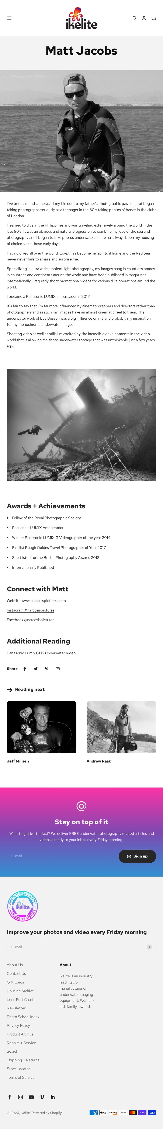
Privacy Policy (18, 1025)
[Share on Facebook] (24, 669)
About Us (15, 964)
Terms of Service (21, 1077)
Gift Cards (15, 982)
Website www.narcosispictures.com (36, 600)
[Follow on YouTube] (31, 1097)
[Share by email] (57, 669)
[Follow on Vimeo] (42, 1097)
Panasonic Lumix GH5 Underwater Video (41, 653)
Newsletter (16, 1008)
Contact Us (16, 973)
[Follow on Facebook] (10, 1097)
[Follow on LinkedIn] (53, 1097)
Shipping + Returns (23, 1060)
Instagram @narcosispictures (30, 610)
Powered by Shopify (47, 1113)
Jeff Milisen (18, 761)
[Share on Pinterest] (46, 669)
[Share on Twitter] (35, 669)
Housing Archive (20, 990)
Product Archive (20, 1034)
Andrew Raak (99, 761)
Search (12, 1051)
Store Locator (18, 1068)
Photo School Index (23, 1016)
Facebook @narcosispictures (30, 619)
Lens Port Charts (21, 999)
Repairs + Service (21, 1042)
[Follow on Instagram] (20, 1097)
